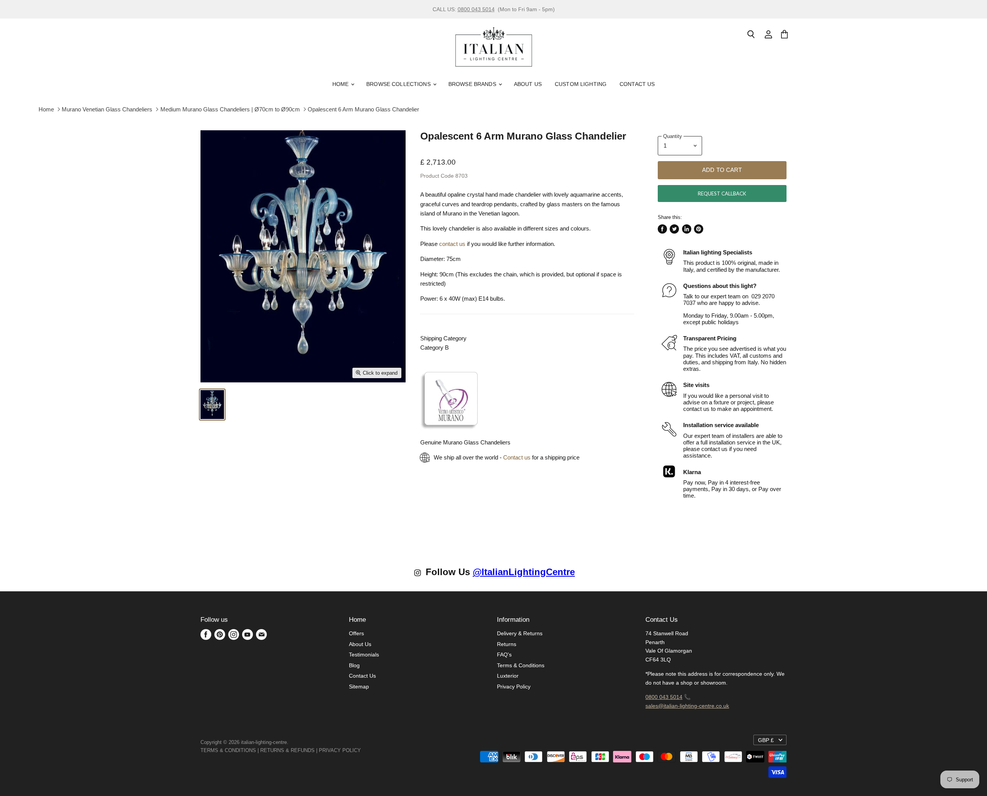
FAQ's (504, 654)
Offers (356, 633)
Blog (354, 665)
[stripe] (369, 750)
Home (341, 84)
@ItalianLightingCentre (524, 572)
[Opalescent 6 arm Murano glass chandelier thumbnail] (212, 404)
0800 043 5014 (476, 9)
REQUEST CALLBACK (722, 193)
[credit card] (366, 750)
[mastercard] (364, 750)
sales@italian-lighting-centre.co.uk (687, 706)
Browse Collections (399, 84)
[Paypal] (363, 750)
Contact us (517, 457)
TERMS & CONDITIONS (228, 750)
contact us (452, 244)
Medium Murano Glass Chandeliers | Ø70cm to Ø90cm (230, 109)
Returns (506, 644)
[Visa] (361, 750)
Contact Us (637, 84)
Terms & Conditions (520, 665)
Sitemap (359, 686)
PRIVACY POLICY (340, 750)
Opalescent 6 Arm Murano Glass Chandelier (363, 109)
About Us (528, 84)
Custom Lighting (580, 84)
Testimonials (364, 654)
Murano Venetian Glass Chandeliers (107, 109)
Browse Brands (473, 84)
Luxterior (508, 676)
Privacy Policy (514, 686)
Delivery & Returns (519, 633)
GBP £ (766, 740)
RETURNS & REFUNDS (287, 750)
